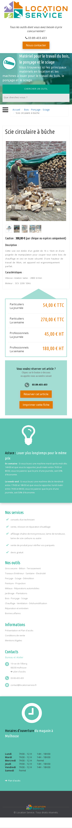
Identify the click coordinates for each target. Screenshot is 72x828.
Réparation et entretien (16, 608)
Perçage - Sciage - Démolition (19, 578)
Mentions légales (13, 640)
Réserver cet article (36, 394)
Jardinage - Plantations (16, 593)
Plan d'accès (19, 671)
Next (61, 177)
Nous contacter (36, 45)
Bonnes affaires (13, 613)
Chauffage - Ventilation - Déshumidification (26, 603)
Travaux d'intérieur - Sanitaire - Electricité (25, 573)
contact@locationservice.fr (24, 685)
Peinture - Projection (15, 583)
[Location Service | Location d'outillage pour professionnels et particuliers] (36, 10)
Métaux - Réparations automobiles (22, 588)
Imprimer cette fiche (36, 405)
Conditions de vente (15, 635)
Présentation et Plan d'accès (19, 630)
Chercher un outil (36, 88)
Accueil (16, 109)
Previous (11, 177)
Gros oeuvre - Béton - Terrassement (23, 568)
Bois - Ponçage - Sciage (37, 109)
